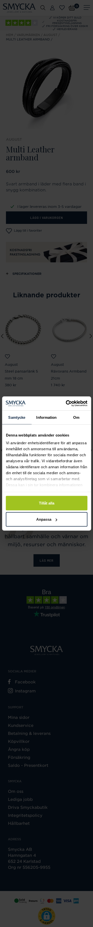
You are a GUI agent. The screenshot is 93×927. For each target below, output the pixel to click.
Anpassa (43, 519)
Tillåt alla (46, 503)
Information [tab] (46, 417)
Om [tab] (76, 417)
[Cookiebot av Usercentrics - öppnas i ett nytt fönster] (66, 403)
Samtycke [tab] (16, 417)
